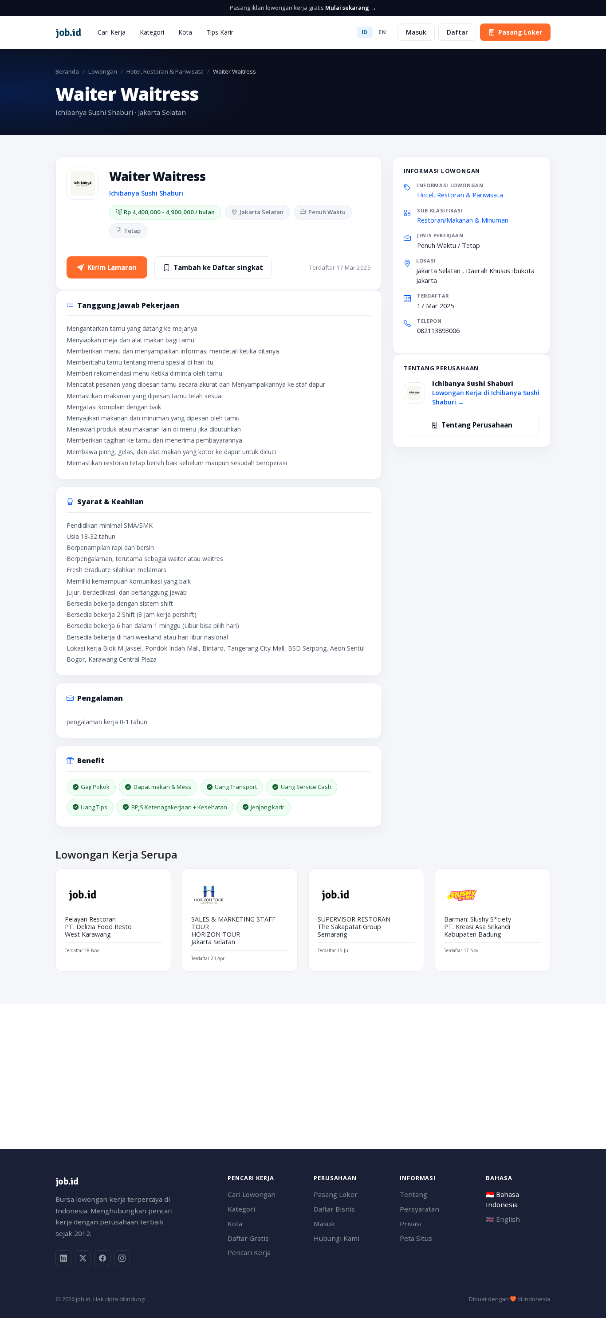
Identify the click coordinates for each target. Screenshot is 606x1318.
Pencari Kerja (249, 1252)
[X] (83, 1258)
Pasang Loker (520, 32)
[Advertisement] (303, 1066)
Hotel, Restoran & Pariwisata (165, 71)
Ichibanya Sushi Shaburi (146, 193)
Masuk (416, 32)
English (503, 1219)
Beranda (67, 71)
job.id (66, 1181)
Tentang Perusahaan (476, 424)
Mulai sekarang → (350, 8)
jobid (68, 32)
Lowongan (102, 71)
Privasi (410, 1223)
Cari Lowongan (251, 1194)
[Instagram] (122, 1258)
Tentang (413, 1194)
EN (382, 32)
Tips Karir (219, 32)
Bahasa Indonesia (502, 1199)
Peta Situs (416, 1238)
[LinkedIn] (63, 1258)
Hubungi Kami (336, 1238)
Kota (185, 32)
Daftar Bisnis (334, 1208)
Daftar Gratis (248, 1238)
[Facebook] (102, 1258)
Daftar (457, 32)
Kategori (152, 32)
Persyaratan (419, 1208)
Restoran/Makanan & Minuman (462, 220)
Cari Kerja (112, 32)
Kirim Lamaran (112, 267)
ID (365, 32)
